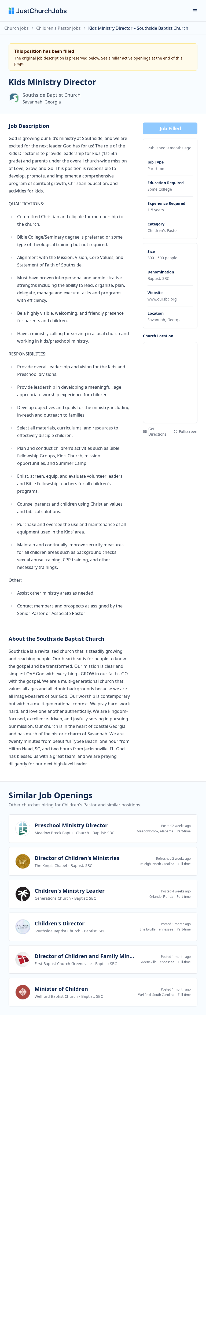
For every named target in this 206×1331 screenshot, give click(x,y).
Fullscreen (188, 431)
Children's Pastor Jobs (58, 28)
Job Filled (170, 128)
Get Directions (157, 431)
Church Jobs (16, 28)
